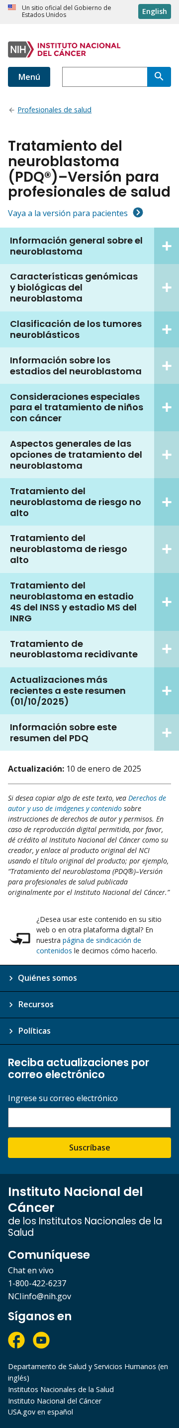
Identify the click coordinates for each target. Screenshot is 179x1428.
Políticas (34, 1030)
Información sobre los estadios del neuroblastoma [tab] (76, 365)
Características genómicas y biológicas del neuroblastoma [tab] (74, 287)
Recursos (36, 1004)
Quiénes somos (47, 977)
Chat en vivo (31, 1270)
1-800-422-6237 (37, 1283)
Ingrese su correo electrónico (63, 1098)
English (154, 11)
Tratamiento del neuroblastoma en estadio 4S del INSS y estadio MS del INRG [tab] (73, 601)
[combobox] (104, 77)
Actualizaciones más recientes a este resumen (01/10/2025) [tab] (68, 690)
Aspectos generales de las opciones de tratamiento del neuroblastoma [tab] (76, 454)
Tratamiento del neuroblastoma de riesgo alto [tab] (68, 549)
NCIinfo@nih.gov (39, 1296)
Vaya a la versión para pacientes (68, 213)
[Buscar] (159, 77)
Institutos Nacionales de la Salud (61, 1389)
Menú (29, 76)
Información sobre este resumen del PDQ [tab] (63, 732)
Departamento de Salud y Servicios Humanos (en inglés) (88, 1372)
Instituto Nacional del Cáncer (54, 1401)
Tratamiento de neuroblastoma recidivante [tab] (74, 649)
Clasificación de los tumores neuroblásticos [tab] (76, 329)
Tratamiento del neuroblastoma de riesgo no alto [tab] (75, 502)
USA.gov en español (40, 1412)
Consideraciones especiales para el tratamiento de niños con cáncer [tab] (76, 407)
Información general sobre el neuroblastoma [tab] (76, 246)
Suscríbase (89, 1147)
